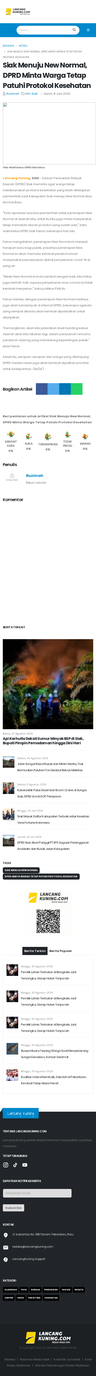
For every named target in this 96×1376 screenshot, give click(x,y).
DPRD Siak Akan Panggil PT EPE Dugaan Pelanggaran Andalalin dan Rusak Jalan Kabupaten (53, 845)
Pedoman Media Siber (34, 1359)
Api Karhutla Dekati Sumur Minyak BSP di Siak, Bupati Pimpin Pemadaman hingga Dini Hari (43, 741)
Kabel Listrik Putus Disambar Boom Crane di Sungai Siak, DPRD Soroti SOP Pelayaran (51, 793)
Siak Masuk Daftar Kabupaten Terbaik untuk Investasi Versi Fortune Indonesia (53, 819)
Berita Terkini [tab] (35, 951)
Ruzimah (12, 93)
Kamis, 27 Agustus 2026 (18, 733)
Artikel (23, 46)
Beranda (8, 46)
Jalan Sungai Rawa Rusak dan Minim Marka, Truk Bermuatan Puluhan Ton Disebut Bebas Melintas (50, 767)
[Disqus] (48, 564)
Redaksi (10, 1359)
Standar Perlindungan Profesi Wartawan (62, 1365)
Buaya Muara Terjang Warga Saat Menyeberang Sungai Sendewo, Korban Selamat (54, 1054)
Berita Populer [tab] (60, 951)
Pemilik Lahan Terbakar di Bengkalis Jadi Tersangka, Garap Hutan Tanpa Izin (48, 975)
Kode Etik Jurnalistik (67, 1359)
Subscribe (13, 1208)
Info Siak (31, 93)
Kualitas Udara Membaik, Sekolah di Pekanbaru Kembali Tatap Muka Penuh (53, 1080)
